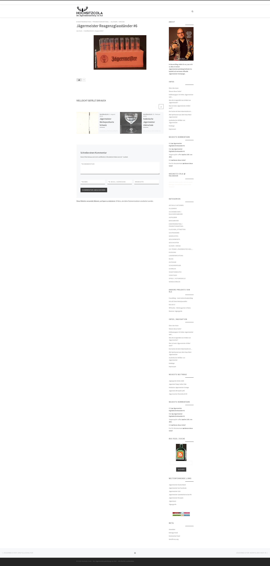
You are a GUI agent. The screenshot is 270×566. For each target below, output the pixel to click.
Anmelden (172, 529)
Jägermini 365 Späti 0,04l (176, 391)
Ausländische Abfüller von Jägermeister (177, 121)
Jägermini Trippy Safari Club (177, 384)
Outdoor (172, 262)
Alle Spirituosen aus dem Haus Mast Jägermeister (180, 116)
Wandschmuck (174, 282)
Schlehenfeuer (175, 265)
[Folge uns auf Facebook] (187, 2)
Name (84, 182)
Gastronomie (174, 233)
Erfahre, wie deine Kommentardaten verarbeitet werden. (134, 201)
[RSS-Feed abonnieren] (184, 2)
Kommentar (88, 164)
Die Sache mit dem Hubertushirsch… (180, 111)
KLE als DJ (172, 305)
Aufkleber (173, 217)
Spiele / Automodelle (177, 278)
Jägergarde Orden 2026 (176, 381)
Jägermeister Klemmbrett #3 (178, 394)
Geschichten (174, 242)
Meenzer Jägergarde (175, 311)
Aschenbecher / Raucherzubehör (176, 213)
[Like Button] (79, 79)
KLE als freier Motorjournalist (178, 301)
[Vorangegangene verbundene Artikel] (156, 106)
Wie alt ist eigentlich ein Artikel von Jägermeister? (180, 101)
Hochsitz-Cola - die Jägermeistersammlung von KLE (99, 561)
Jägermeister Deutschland (177, 485)
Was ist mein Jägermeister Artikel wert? (179, 107)
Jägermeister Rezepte (176, 498)
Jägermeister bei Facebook (177, 488)
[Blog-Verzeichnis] (185, 513)
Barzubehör (174, 221)
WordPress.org (173, 539)
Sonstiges (173, 275)
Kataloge (172, 126)
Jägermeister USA (174, 491)
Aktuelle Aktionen (176, 205)
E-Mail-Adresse (117, 182)
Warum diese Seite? (175, 91)
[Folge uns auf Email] (190, 2)
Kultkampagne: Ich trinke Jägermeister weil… (181, 96)
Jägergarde (172, 504)
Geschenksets (174, 239)
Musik (171, 259)
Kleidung (172, 252)
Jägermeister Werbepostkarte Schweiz (107, 122)
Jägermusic (172, 501)
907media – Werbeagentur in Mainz (180, 308)
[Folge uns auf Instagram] (193, 2)
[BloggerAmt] (185, 515)
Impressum (172, 129)
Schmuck (172, 269)
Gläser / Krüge (175, 246)
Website (139, 182)
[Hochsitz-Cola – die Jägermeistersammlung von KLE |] (89, 10)
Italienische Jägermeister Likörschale (149, 122)
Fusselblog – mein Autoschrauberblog (181, 298)
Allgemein (173, 208)
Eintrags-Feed (173, 533)
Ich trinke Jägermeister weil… (181, 249)
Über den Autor (174, 88)
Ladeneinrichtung (176, 256)
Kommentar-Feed (174, 536)
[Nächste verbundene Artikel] (161, 106)
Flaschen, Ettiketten (177, 229)
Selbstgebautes (175, 272)
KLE (80, 31)
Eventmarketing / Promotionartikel (176, 225)
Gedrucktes (173, 236)
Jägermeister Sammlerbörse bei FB (180, 495)
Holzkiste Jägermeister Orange (179, 387)
